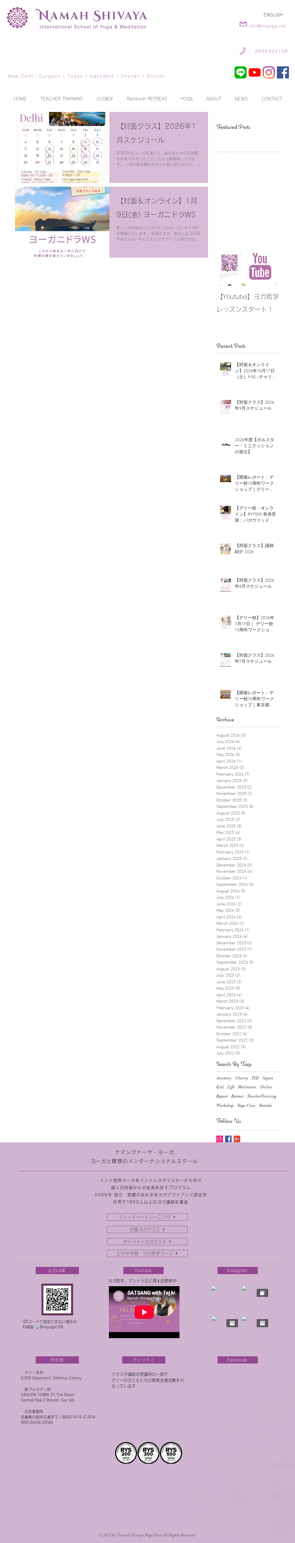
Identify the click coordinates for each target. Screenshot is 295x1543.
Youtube (265, 1105)
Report (222, 1096)
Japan (267, 1078)
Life (231, 1087)
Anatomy (224, 1078)
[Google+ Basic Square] (237, 1139)
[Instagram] (269, 72)
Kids (220, 1087)
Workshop (225, 1105)
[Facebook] (283, 72)
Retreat (237, 1096)
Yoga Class (246, 1105)
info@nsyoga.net (267, 26)
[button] (186, 99)
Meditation (247, 1087)
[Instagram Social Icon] (219, 1139)
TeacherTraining (261, 1096)
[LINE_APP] (241, 72)
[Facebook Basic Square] (228, 1139)
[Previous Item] (225, 267)
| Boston (152, 76)
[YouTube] (255, 72)
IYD (255, 1078)
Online (266, 1087)
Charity (241, 1078)
